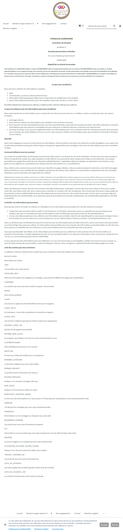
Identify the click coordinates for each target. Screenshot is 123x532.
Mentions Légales (41, 529)
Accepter (104, 525)
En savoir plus (57, 529)
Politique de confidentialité (20, 529)
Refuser (115, 525)
